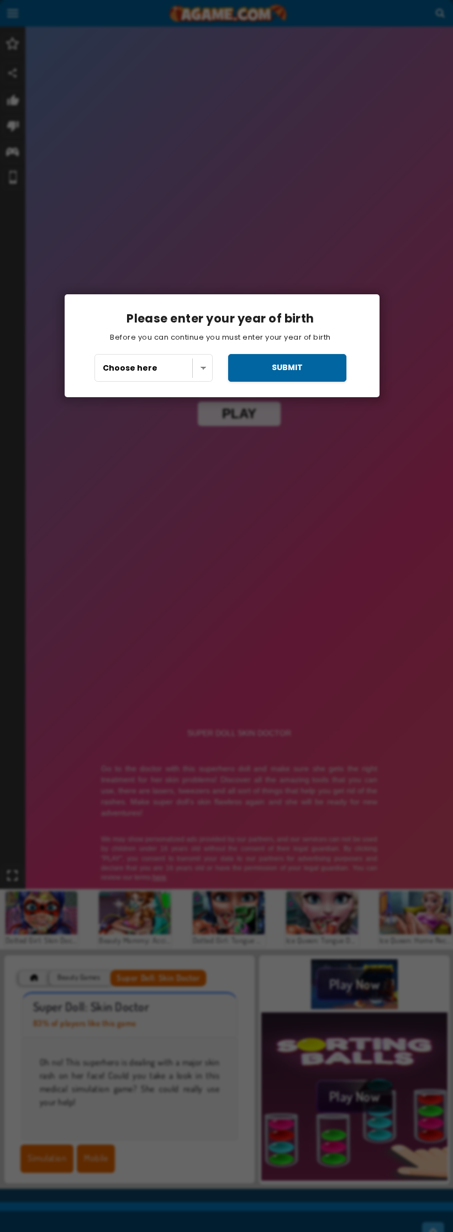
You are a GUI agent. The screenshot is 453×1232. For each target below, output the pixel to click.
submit (287, 367)
